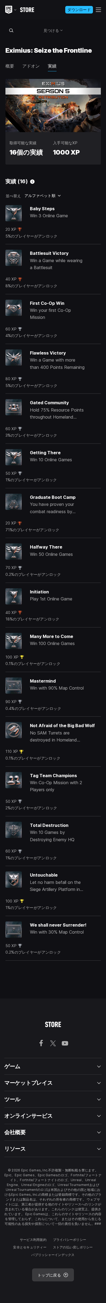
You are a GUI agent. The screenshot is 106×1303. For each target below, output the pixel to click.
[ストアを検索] (11, 30)
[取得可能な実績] (32, 181)
